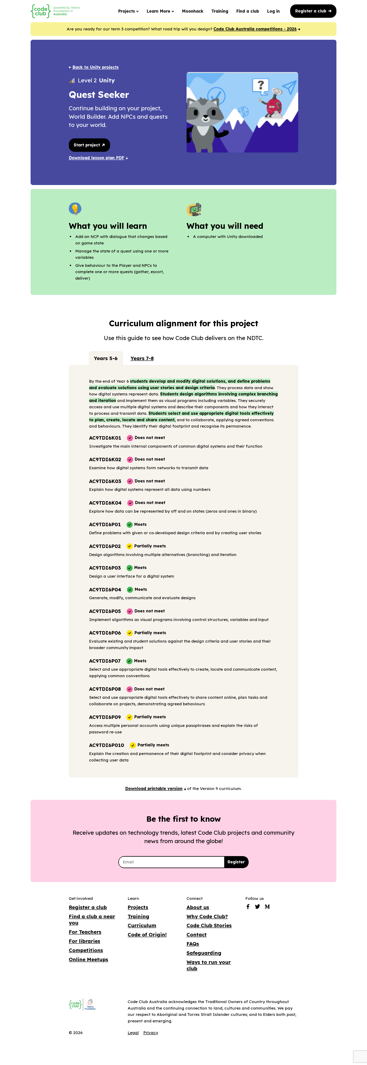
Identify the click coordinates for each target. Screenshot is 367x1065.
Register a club (311, 10)
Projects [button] (127, 11)
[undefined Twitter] (257, 907)
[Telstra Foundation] (90, 1004)
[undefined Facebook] (247, 907)
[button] (155, 788)
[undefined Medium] (267, 907)
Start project (87, 144)
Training (219, 11)
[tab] (106, 358)
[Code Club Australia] (75, 1004)
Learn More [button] (159, 11)
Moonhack (192, 11)
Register (236, 861)
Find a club (247, 11)
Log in (273, 11)
